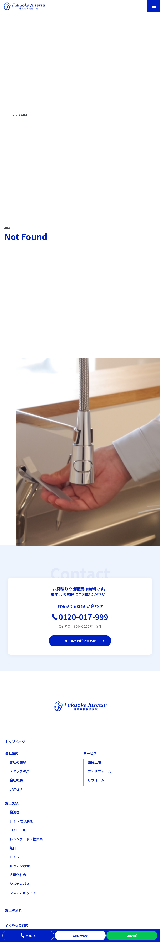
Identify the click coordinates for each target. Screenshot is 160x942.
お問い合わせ (80, 935)
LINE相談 (132, 935)
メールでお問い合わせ (80, 640)
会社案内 (12, 753)
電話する (31, 935)
